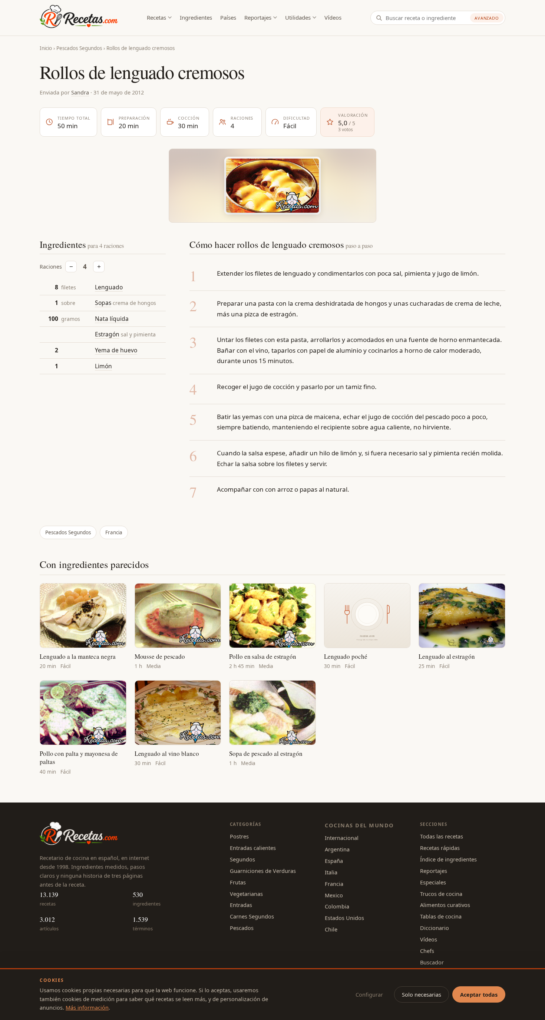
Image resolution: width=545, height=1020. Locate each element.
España (334, 860)
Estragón (107, 334)
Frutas (238, 882)
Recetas (156, 17)
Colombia (337, 906)
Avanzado (487, 18)
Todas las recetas (441, 836)
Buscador (432, 962)
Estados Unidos (344, 917)
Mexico (334, 895)
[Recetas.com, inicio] (79, 18)
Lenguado (109, 287)
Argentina (337, 849)
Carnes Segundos (252, 916)
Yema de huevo (116, 350)
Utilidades (298, 17)
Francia (113, 532)
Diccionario (434, 927)
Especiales (433, 882)
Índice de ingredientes (448, 859)
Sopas (103, 303)
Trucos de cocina (441, 893)
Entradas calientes (253, 847)
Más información (87, 1007)
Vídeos (332, 17)
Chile (331, 929)
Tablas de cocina (441, 916)
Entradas (241, 904)
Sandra (80, 92)
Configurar (369, 994)
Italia (331, 872)
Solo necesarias (421, 994)
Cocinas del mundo (359, 825)
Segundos (242, 859)
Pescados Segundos (79, 48)
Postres (239, 836)
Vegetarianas (246, 893)
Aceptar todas (479, 994)
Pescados (242, 927)
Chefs (427, 950)
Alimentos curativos (445, 904)
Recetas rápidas (440, 847)
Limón (103, 366)
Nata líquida (112, 319)
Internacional (342, 837)
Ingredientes (196, 17)
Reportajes (257, 17)
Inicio (46, 48)
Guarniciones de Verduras (263, 870)
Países (228, 17)
